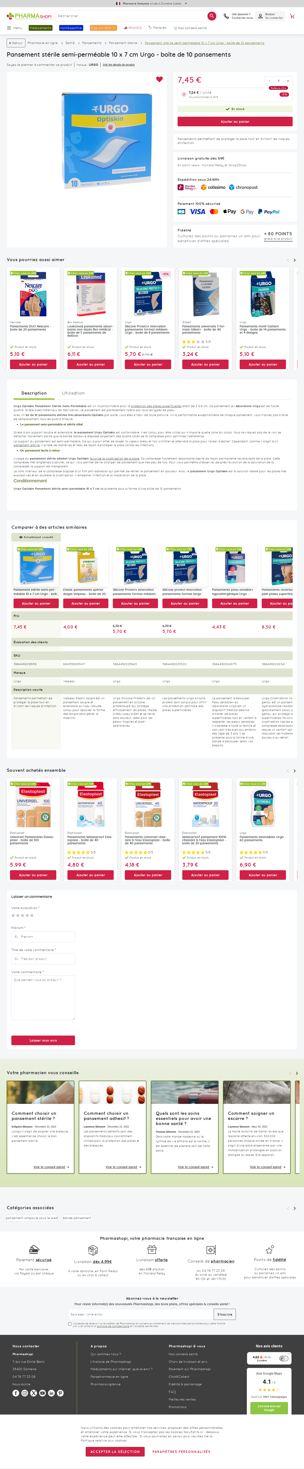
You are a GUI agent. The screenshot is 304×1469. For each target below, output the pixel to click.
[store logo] (29, 16)
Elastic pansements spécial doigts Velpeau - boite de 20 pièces (84, 592)
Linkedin (51, 1393)
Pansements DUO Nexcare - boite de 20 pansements (30, 328)
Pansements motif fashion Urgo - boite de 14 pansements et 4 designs (263, 329)
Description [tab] (34, 392)
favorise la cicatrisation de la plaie (114, 458)
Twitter (33, 1393)
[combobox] (136, 16)
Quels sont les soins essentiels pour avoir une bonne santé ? (183, 1118)
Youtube (42, 1393)
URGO (93, 65)
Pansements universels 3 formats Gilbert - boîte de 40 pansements (203, 329)
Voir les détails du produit (119, 64)
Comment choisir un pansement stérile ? (34, 1116)
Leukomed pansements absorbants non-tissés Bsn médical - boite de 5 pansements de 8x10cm (90, 331)
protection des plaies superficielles (156, 406)
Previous (288, 260)
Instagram (24, 1393)
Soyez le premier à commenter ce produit (39, 65)
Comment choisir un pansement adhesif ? (106, 1116)
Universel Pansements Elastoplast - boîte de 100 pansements (32, 840)
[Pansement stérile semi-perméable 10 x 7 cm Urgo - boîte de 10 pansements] (36, 565)
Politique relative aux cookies (104, 1440)
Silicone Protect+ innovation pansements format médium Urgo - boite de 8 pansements (147, 329)
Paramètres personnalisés (181, 1452)
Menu (17, 28)
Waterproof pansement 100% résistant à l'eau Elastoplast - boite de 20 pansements (204, 840)
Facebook (15, 1393)
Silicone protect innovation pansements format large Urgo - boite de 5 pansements (184, 592)
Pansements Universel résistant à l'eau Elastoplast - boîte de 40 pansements (147, 840)
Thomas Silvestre (166, 1131)
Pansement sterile (123, 43)
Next (294, 260)
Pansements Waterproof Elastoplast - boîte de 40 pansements (90, 840)
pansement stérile (27, 445)
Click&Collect (179, 1376)
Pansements (91, 43)
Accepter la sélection (115, 1452)
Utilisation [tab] (73, 393)
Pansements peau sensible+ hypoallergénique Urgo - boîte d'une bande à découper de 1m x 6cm (234, 592)
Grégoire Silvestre (22, 1126)
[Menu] (289, 1354)
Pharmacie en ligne (43, 43)
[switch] (284, 1358)
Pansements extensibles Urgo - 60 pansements (263, 839)
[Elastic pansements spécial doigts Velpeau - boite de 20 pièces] (85, 565)
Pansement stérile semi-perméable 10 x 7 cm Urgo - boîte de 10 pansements (36, 592)
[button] (159, 79)
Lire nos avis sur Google (269, 1408)
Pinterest (60, 1393)
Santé (70, 43)
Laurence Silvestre (94, 1126)
